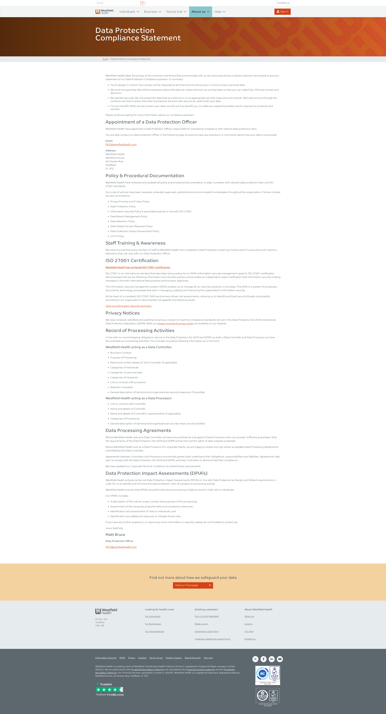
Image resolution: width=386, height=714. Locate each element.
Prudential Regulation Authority (147, 669)
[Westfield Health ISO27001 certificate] (267, 675)
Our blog (249, 631)
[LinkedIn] (271, 659)
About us (249, 616)
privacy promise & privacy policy (175, 323)
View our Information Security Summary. (129, 306)
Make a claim (201, 624)
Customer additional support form (212, 639)
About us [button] (198, 12)
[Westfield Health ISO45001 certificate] (267, 697)
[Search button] (142, 3)
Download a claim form (207, 631)
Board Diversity (193, 658)
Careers (249, 624)
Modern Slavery (174, 658)
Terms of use (156, 658)
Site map (208, 658)
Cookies (142, 658)
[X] (255, 659)
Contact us (283, 3)
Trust (105, 59)
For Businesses (153, 624)
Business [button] (150, 12)
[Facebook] (263, 659)
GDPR (122, 658)
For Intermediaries (154, 631)
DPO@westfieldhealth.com (121, 144)
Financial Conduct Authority (200, 669)
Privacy (131, 658)
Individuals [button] (127, 12)
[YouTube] (280, 659)
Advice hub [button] (174, 12)
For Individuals (152, 616)
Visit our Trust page (186, 585)
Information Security (105, 658)
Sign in (284, 11)
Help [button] (218, 12)
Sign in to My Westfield (207, 616)
